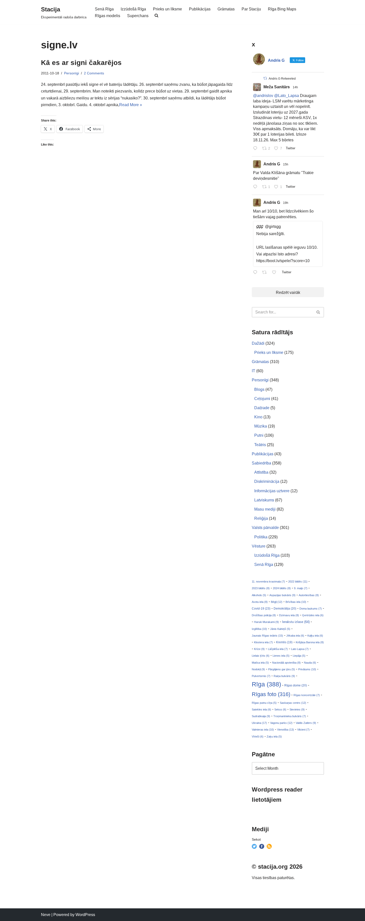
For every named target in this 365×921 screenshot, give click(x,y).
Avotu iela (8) (260, 601)
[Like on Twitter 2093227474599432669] (276, 272)
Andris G (271, 164)
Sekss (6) (280, 709)
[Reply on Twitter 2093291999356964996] (256, 187)
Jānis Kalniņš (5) (280, 628)
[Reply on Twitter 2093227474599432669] (256, 272)
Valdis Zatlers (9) (306, 722)
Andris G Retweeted (282, 78)
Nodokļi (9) (258, 669)
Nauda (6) (310, 662)
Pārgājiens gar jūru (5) (281, 669)
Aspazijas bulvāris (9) (282, 595)
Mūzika (260, 426)
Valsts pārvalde (265, 527)
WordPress (85, 915)
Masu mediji (265, 509)
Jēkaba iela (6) (295, 635)
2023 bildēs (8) (261, 588)
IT (253, 371)
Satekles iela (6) (261, 709)
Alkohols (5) (259, 595)
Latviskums (264, 500)
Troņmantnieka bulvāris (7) (289, 716)
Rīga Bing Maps (282, 9)
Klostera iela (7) (263, 642)
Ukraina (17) (259, 722)
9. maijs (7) (300, 588)
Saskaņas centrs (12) (293, 702)
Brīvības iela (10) (296, 601)
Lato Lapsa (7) (300, 648)
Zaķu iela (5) (274, 736)
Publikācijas (200, 9)
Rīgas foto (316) (271, 694)
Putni (258, 435)
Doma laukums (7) (310, 608)
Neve (45, 915)
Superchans (137, 16)
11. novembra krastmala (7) (268, 581)
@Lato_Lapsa (286, 95)
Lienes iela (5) (281, 655)
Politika (260, 537)
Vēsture (258, 546)
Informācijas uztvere (272, 491)
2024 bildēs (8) (282, 588)
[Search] (318, 312)
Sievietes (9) (297, 709)
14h (295, 87)
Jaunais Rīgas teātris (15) (267, 635)
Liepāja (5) (299, 655)
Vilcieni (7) (303, 729)
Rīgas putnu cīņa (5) (264, 702)
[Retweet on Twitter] (265, 78)
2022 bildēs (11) (297, 581)
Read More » (130, 105)
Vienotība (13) (285, 729)
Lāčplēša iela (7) (278, 648)
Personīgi (71, 73)
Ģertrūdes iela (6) (313, 615)
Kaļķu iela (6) (315, 635)
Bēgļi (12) (276, 601)
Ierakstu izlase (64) (296, 622)
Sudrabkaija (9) (261, 716)
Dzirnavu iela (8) (289, 615)
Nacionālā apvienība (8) (286, 662)
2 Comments (94, 73)
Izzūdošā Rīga (133, 9)
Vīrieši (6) (257, 736)
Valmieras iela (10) (263, 729)
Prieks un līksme (167, 9)
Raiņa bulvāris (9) (284, 676)
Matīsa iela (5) (260, 662)
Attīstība (261, 472)
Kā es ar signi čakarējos (81, 62)
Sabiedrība (261, 463)
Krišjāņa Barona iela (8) (310, 642)
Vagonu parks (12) (281, 722)
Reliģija (261, 518)
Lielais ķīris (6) (260, 655)
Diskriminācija (266, 481)
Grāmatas (226, 9)
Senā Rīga (104, 9)
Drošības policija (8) (264, 615)
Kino (258, 417)
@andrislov (263, 95)
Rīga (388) (266, 684)
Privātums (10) (307, 669)
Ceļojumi (262, 399)
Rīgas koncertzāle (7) (306, 695)
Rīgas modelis (107, 16)
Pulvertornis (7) (261, 676)
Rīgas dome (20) (295, 685)
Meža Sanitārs (276, 87)
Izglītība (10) (259, 628)
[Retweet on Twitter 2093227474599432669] (266, 272)
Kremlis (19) (284, 642)
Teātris (260, 445)
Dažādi (258, 343)
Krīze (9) (259, 648)
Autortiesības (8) (309, 595)
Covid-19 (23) (261, 608)
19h (285, 203)
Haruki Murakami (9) (266, 621)
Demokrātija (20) (285, 608)
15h (285, 164)
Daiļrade (261, 408)
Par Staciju (251, 9)
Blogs (259, 389)
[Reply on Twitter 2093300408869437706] (256, 149)
